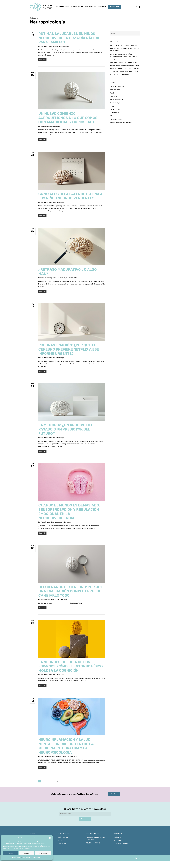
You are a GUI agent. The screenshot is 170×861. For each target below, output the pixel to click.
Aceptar (10, 853)
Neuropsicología (64, 46)
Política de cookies (17, 857)
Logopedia (52, 278)
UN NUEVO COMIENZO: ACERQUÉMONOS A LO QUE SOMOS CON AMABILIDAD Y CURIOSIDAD (67, 117)
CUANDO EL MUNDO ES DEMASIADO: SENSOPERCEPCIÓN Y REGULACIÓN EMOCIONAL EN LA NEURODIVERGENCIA (69, 511)
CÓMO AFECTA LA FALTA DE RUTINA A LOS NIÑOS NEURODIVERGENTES (70, 196)
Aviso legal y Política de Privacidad (31, 857)
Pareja (112, 106)
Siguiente (59, 781)
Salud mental (72, 278)
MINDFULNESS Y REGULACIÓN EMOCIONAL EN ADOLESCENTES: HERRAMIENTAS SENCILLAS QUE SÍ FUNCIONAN (125, 48)
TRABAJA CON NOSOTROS (123, 844)
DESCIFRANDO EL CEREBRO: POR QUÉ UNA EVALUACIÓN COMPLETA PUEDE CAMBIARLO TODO (70, 591)
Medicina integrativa (59, 756)
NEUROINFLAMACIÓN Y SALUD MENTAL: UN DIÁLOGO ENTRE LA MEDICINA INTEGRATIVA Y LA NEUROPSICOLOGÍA (66, 746)
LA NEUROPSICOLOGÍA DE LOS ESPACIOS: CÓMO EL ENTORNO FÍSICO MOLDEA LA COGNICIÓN (70, 666)
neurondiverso (46, 756)
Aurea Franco (45, 522)
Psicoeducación (115, 109)
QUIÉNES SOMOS (63, 834)
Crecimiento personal (117, 86)
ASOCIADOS (118, 840)
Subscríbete (85, 818)
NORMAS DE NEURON (93, 834)
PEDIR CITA (33, 834)
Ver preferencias (43, 853)
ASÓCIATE (117, 837)
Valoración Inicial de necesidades (121, 122)
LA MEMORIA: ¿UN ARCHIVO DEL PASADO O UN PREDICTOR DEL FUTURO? (65, 429)
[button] (50, 838)
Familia (55, 46)
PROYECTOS (62, 844)
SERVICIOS (61, 840)
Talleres (112, 116)
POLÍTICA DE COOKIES (93, 843)
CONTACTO (118, 834)
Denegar (26, 853)
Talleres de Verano (116, 119)
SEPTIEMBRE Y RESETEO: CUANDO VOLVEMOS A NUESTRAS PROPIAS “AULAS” (125, 73)
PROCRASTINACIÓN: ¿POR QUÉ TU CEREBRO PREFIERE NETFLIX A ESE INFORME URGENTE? (68, 349)
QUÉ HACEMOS (63, 837)
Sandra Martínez (46, 46)
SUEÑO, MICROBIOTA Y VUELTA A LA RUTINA (124, 68)
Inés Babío (44, 126)
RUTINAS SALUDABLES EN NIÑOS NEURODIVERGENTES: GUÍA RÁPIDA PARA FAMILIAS (68, 38)
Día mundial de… (115, 90)
